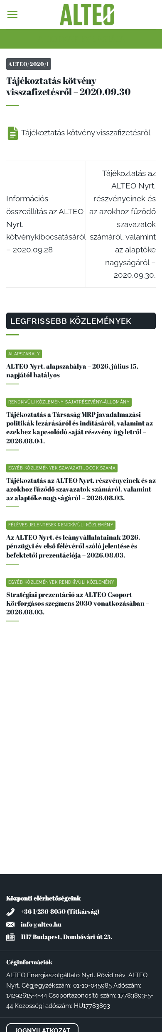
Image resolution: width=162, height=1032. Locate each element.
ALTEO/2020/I (28, 64)
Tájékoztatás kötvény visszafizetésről (85, 132)
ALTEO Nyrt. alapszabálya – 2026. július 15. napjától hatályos (72, 370)
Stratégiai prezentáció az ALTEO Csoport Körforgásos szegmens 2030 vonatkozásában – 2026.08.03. (77, 603)
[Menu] (12, 14)
